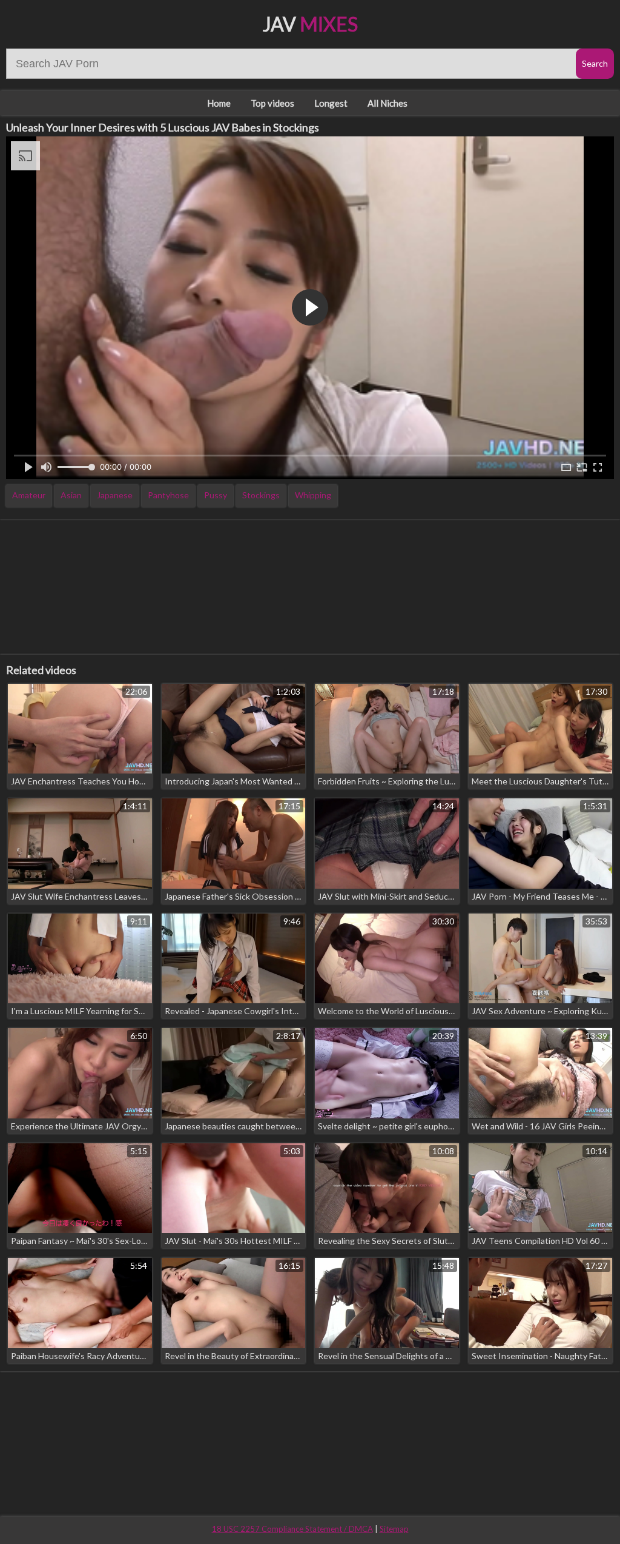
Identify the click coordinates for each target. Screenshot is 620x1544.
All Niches (387, 103)
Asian (71, 495)
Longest (331, 103)
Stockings (261, 495)
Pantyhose (168, 495)
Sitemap (394, 1529)
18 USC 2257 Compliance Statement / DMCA (292, 1529)
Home (219, 103)
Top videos (272, 103)
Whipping (313, 495)
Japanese (115, 495)
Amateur (28, 495)
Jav (310, 24)
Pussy (215, 495)
